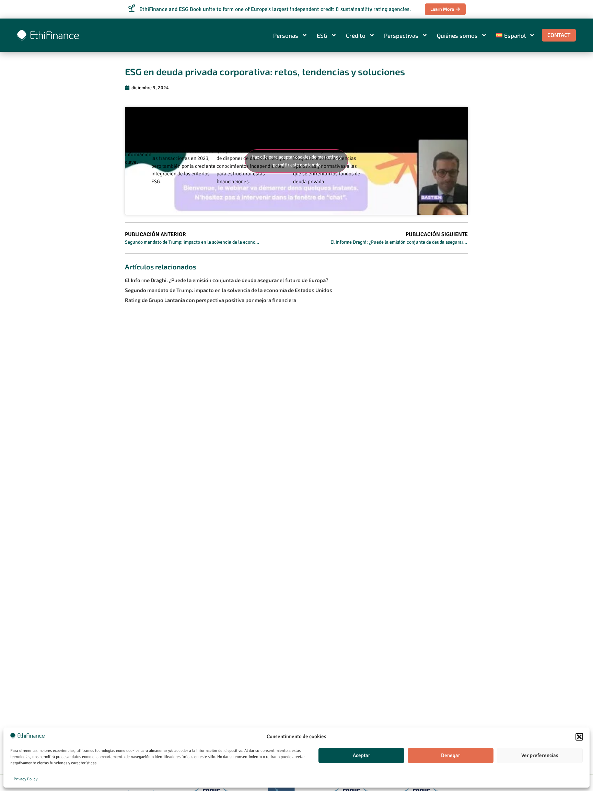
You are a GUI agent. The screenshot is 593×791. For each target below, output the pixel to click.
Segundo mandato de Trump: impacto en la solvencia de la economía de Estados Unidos (228, 290)
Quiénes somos (457, 35)
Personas (285, 35)
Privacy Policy (25, 779)
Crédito (355, 35)
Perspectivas (401, 35)
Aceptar (361, 755)
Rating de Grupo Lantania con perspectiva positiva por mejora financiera (210, 300)
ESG (322, 35)
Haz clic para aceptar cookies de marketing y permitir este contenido (297, 161)
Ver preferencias (539, 755)
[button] (579, 736)
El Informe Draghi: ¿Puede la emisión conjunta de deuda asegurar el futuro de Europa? (226, 280)
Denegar (450, 755)
